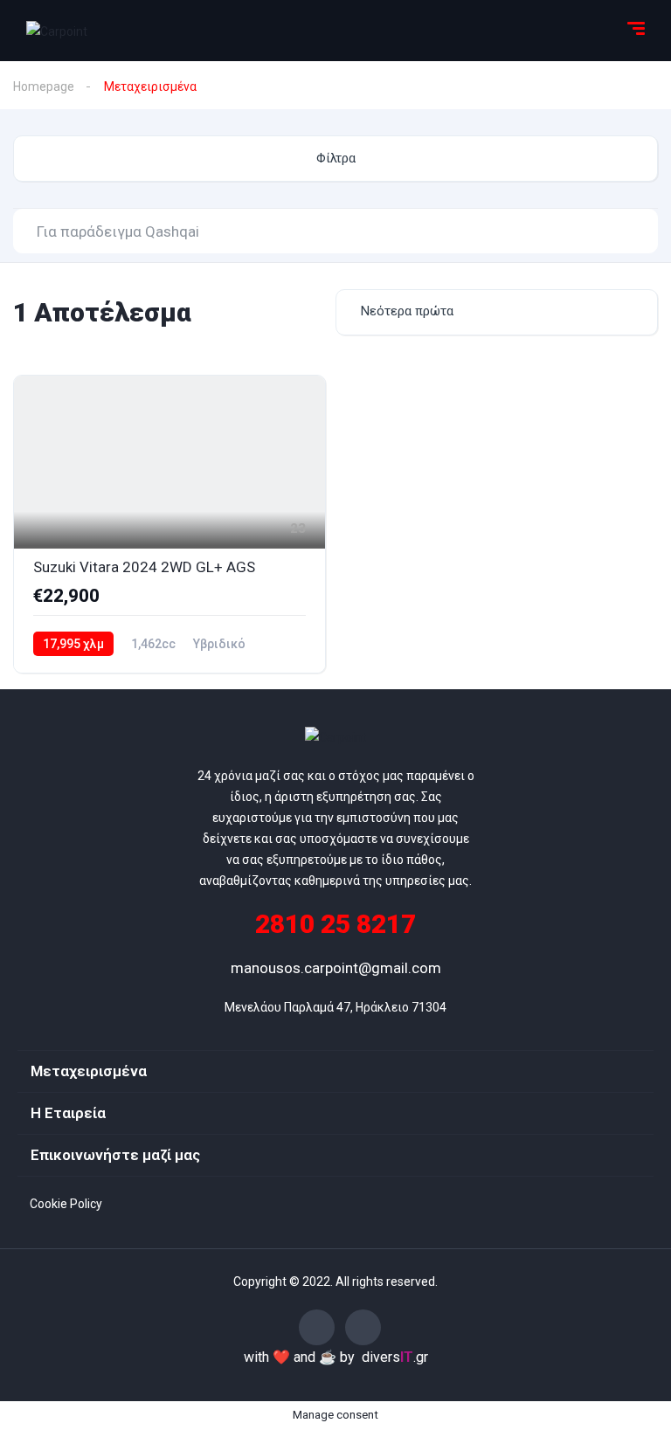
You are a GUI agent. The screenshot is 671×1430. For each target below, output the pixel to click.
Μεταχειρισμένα (89, 1071)
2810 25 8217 (335, 923)
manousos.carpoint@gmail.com (336, 968)
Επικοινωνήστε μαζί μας (115, 1155)
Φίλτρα (336, 158)
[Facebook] (317, 1327)
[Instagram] (363, 1327)
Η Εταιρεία (68, 1113)
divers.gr (395, 1357)
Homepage (43, 86)
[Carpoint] (56, 30)
